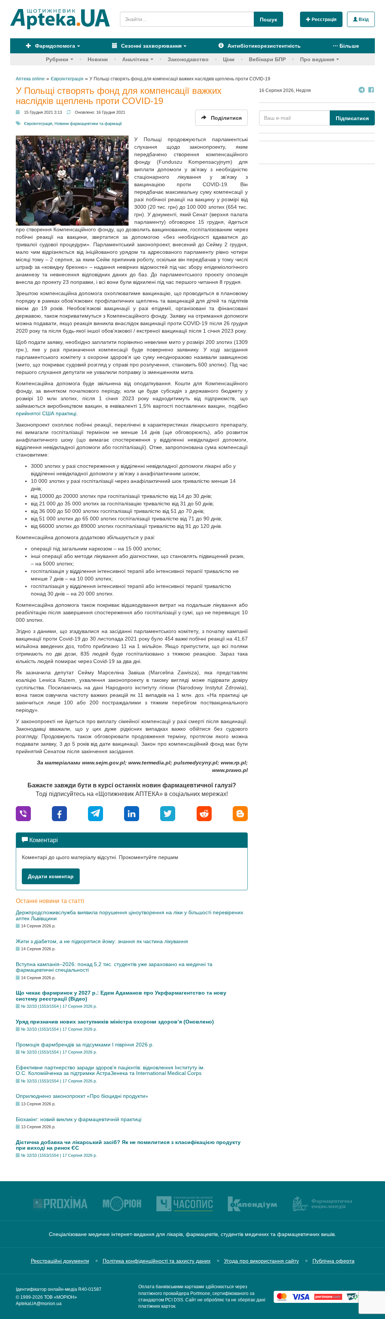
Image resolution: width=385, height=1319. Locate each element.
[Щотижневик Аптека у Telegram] (361, 90)
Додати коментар (51, 876)
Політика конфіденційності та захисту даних (157, 1261)
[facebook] (59, 813)
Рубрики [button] (57, 59)
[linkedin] (131, 813)
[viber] (23, 813)
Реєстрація (323, 19)
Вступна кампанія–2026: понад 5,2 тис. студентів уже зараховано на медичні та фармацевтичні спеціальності (114, 967)
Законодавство (188, 59)
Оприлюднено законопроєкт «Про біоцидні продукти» (82, 1096)
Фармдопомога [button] (54, 46)
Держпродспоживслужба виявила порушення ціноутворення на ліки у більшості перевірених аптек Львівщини (129, 915)
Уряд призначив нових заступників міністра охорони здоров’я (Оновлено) (115, 1022)
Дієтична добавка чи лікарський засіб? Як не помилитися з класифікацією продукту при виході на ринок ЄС (128, 1145)
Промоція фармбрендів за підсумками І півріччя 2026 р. (85, 1045)
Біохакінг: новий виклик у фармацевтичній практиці (78, 1119)
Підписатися (352, 118)
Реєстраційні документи (60, 1261)
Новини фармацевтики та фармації (88, 123)
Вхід (363, 19)
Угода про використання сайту (261, 1261)
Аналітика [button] (135, 59)
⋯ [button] (346, 46)
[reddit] (204, 813)
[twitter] (167, 813)
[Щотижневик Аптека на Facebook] (371, 90)
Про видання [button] (317, 59)
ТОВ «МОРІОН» (60, 1297)
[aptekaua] (240, 813)
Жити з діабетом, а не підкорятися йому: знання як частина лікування (102, 941)
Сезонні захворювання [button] (151, 46)
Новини (98, 59)
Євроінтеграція (38, 123)
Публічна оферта (333, 1261)
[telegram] (95, 813)
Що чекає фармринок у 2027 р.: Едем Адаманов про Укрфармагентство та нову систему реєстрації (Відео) (121, 995)
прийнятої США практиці (46, 413)
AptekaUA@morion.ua (39, 1303)
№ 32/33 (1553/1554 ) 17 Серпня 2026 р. (59, 1006)
